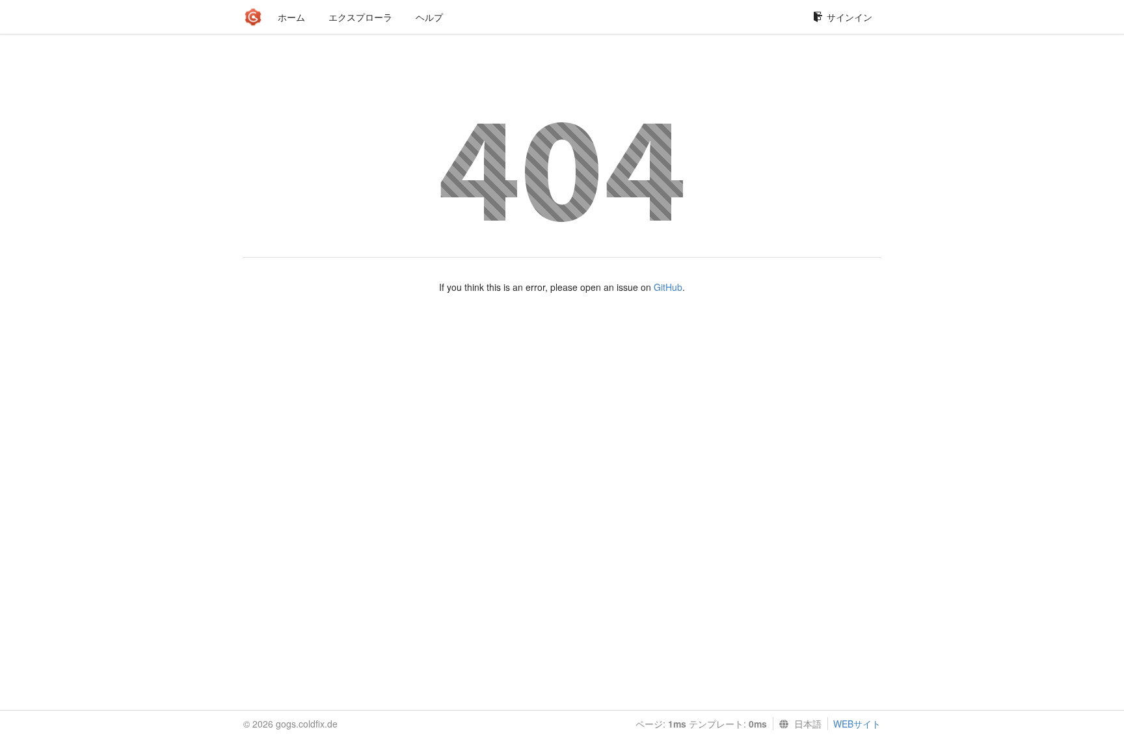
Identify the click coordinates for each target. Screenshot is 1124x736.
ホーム (291, 16)
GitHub (668, 286)
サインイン (849, 16)
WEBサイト (857, 723)
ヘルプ (429, 16)
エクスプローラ (360, 16)
